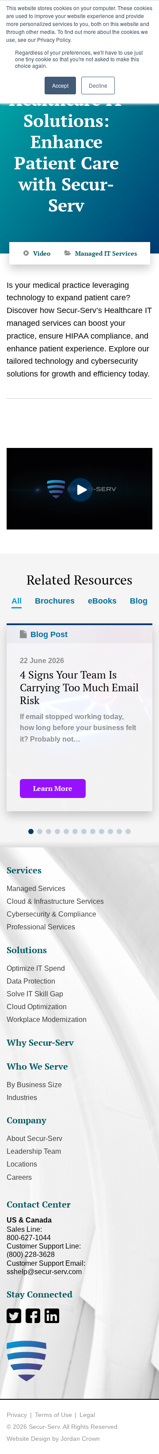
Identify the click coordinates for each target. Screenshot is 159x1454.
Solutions (27, 950)
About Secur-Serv (34, 1138)
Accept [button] (60, 85)
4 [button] (57, 831)
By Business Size (34, 1085)
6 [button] (75, 831)
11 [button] (119, 831)
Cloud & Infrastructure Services (55, 901)
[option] (79, 717)
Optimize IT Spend (36, 968)
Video (41, 253)
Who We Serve (37, 1066)
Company (26, 1120)
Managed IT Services (106, 253)
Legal (87, 1414)
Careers (19, 1177)
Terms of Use (53, 1414)
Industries (22, 1097)
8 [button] (92, 831)
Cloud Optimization (37, 1006)
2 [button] (39, 831)
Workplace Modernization (47, 1019)
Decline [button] (98, 85)
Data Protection (31, 981)
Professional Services (41, 927)
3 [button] (48, 831)
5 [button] (66, 831)
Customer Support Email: (46, 1267)
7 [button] (84, 831)
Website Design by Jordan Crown (53, 1438)
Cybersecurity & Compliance (51, 914)
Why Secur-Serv (40, 1042)
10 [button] (110, 831)
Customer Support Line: (44, 1250)
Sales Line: (29, 1233)
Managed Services (36, 888)
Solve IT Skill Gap (35, 994)
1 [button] (31, 831)
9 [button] (101, 831)
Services (24, 870)
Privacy (17, 1414)
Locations (22, 1164)
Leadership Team (34, 1151)
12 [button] (128, 831)
